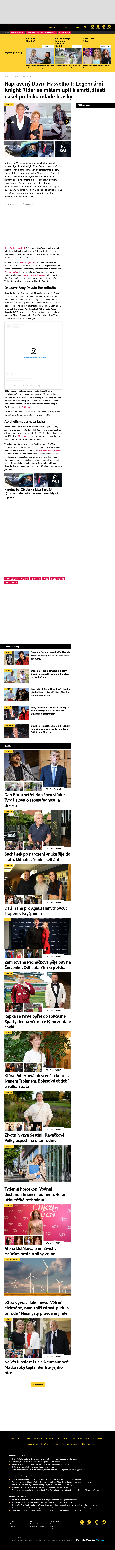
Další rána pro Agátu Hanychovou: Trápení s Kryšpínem (35, 910)
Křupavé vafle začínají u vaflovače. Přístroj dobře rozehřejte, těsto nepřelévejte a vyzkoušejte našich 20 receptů (54, 1505)
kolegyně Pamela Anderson (33, 275)
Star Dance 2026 (30, 1444)
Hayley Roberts (12, 582)
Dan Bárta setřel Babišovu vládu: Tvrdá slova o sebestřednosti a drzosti (34, 800)
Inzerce (32, 1521)
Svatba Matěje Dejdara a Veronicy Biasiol (42, 33)
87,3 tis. (104, 28)
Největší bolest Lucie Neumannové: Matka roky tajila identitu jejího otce (36, 1367)
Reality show (98, 1438)
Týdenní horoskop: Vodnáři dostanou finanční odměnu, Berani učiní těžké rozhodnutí (36, 1194)
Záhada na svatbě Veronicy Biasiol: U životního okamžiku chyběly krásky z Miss (67, 67)
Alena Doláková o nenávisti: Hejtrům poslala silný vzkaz (30, 1251)
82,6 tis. (109, 28)
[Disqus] (37, 615)
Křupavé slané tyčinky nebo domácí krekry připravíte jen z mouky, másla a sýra (42, 1502)
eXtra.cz (43, 1540)
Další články (38, 1384)
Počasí (65, 1438)
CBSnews (22, 436)
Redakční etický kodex (37, 1524)
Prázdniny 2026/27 (70, 1444)
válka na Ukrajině (18, 33)
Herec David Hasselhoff (14, 248)
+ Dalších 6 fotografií (53, 848)
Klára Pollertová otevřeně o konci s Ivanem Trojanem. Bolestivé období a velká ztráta (36, 1081)
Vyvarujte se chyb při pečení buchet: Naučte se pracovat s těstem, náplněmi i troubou (44, 1500)
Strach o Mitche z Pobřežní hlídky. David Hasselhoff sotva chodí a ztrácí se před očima (50, 674)
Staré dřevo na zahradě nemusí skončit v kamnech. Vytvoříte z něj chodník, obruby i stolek (46, 1510)
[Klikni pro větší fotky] (37, 121)
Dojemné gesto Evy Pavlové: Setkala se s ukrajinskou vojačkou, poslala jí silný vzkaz (40, 67)
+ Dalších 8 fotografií (53, 789)
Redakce (12, 1524)
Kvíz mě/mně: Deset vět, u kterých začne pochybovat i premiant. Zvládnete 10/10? (43, 1485)
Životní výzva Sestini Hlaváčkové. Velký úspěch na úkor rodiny (34, 1137)
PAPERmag (25, 406)
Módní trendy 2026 (80, 1438)
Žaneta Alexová (28, 204)
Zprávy (52, 27)
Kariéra (12, 1527)
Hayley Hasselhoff (58, 579)
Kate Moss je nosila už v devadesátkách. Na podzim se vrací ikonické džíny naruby (43, 1487)
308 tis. (92, 28)
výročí (46, 579)
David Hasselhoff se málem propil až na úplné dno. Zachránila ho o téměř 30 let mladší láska (50, 729)
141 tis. (98, 28)
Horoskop (75, 27)
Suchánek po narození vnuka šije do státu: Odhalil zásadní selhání (37, 856)
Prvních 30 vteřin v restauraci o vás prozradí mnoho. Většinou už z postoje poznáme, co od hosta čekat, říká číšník (55, 1508)
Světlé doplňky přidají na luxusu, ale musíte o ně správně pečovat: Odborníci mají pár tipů (46, 1479)
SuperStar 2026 (65, 33)
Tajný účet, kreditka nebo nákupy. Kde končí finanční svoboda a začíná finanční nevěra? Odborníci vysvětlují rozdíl (55, 1490)
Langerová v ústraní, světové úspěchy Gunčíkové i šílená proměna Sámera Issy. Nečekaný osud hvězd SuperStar (96, 67)
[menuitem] (52, 27)
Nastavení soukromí (56, 1529)
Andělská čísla (52, 1438)
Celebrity (63, 27)
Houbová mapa (89, 1444)
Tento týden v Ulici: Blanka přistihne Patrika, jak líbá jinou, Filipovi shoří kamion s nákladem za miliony (51, 1482)
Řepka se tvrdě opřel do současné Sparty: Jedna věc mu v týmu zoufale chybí (37, 1021)
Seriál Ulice (16, 1438)
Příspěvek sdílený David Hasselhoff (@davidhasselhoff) (33, 386)
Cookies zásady (55, 1521)
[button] (85, 27)
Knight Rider (36, 579)
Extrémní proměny (49, 1444)
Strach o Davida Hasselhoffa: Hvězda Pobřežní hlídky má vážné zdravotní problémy (50, 655)
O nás (12, 1521)
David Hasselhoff (12, 579)
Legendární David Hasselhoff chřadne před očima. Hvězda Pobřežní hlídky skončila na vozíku (50, 692)
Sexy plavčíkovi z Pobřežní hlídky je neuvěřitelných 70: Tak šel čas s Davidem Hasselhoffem (50, 710)
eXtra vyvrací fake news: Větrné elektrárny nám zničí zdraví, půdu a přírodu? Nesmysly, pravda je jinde (36, 1307)
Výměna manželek (33, 1438)
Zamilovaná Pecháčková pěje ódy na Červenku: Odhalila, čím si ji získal (37, 964)
